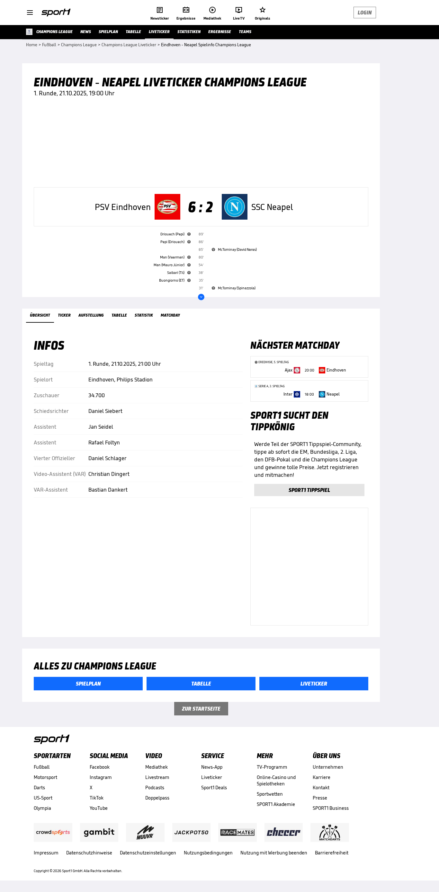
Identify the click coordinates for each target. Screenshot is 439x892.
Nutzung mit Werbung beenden (273, 853)
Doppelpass (157, 798)
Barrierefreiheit (331, 853)
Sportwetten (270, 794)
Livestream (157, 777)
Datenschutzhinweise (89, 853)
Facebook (100, 767)
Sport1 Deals (214, 787)
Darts (39, 787)
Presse (320, 798)
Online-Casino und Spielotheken (276, 780)
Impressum (46, 853)
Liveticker (211, 777)
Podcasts (154, 787)
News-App (211, 767)
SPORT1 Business (331, 808)
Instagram (101, 777)
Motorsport (45, 777)
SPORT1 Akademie (276, 804)
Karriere (321, 777)
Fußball (41, 767)
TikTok (96, 798)
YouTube (99, 808)
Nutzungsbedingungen (208, 853)
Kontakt (321, 787)
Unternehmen (328, 767)
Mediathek (156, 767)
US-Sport (43, 798)
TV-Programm (272, 767)
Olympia (42, 808)
